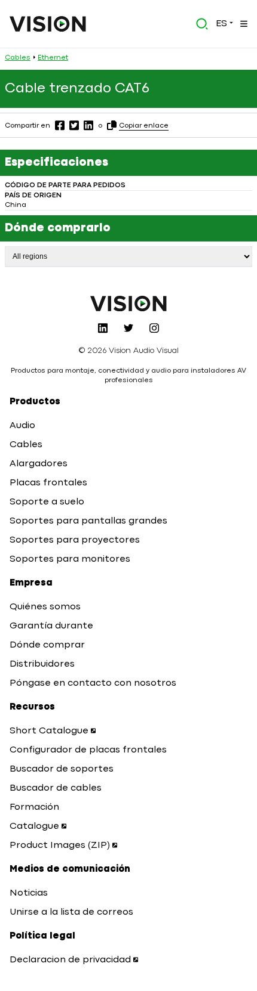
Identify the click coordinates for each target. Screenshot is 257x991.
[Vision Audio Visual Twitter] (128, 328)
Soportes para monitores (70, 559)
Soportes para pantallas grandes (88, 521)
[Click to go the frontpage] (48, 24)
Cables (17, 58)
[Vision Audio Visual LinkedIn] (103, 328)
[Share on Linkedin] (88, 125)
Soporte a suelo (47, 502)
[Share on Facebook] (60, 125)
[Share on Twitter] (74, 125)
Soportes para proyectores (75, 540)
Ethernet (53, 58)
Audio (22, 426)
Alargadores (39, 464)
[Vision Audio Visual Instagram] (154, 328)
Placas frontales (48, 483)
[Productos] (242, 24)
